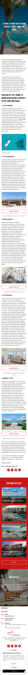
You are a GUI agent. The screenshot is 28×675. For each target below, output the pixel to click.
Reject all (14, 663)
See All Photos (14, 211)
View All (14, 562)
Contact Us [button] (14, 597)
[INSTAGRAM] (12, 646)
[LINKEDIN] (15, 646)
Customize (14, 667)
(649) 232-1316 (6, 462)
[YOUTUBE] (19, 646)
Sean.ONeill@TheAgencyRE (10, 466)
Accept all (14, 671)
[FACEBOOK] (8, 646)
